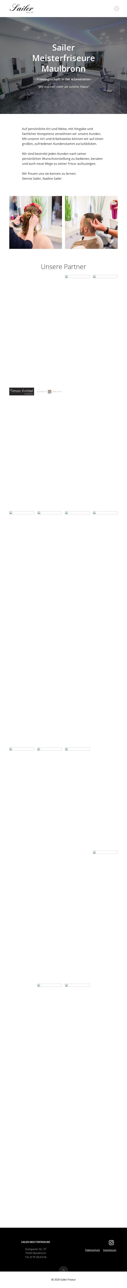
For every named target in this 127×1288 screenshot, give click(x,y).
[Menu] (116, 8)
